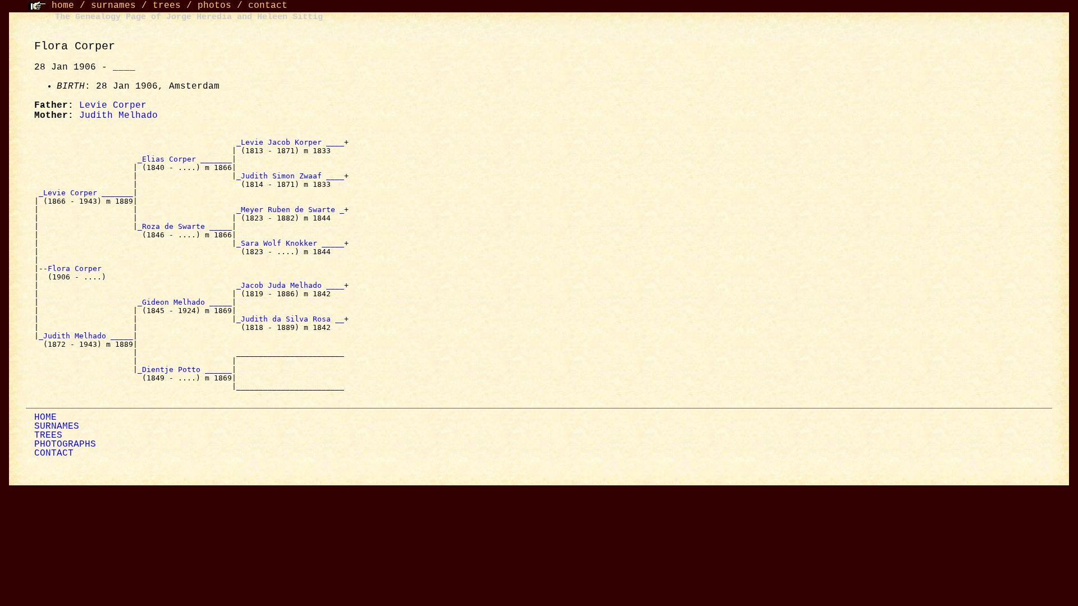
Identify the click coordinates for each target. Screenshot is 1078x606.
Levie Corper (113, 105)
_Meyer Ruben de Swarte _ (290, 209)
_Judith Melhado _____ (86, 336)
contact (267, 6)
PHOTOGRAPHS (65, 444)
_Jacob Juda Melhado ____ (290, 285)
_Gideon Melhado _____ (185, 302)
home (63, 6)
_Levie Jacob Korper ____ (290, 142)
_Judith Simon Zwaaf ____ (290, 176)
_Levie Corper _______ (86, 193)
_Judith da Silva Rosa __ (290, 319)
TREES (48, 435)
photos (214, 6)
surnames (113, 6)
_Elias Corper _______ (185, 159)
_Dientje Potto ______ (185, 369)
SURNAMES (56, 426)
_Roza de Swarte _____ (185, 226)
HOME (45, 417)
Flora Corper (77, 268)
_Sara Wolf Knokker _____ (290, 243)
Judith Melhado (118, 116)
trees (167, 6)
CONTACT (54, 453)
